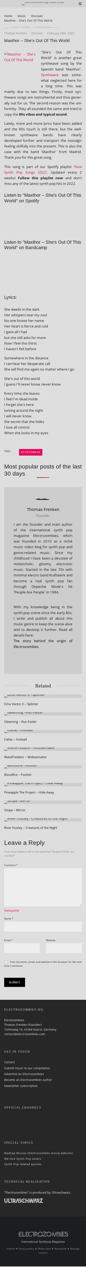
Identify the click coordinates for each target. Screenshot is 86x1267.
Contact (9, 1062)
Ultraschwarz (61, 1192)
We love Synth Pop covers (22, 1158)
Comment (11, 865)
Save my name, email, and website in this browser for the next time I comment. (43, 964)
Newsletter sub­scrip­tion (21, 1086)
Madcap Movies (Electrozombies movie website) (38, 1153)
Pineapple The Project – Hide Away (29, 792)
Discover (37, 33)
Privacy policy (26, 1248)
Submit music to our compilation (27, 1068)
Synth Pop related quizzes (23, 1164)
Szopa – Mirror (14, 810)
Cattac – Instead (15, 739)
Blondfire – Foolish (17, 774)
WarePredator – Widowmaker (25, 757)
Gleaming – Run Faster (20, 721)
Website (51, 940)
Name (8, 918)
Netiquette (11, 910)
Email (8, 940)
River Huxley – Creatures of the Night (30, 827)
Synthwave (50, 74)
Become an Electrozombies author (28, 1080)
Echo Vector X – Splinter (21, 704)
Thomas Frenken (15, 33)
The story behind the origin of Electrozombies (43, 643)
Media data (44, 1248)
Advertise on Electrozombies (24, 1074)
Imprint (10, 1248)
